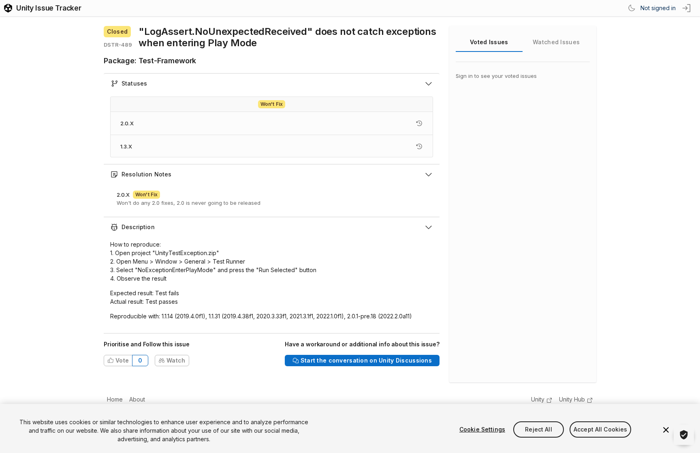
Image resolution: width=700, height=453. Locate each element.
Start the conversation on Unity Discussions (366, 360)
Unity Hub (572, 399)
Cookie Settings (482, 429)
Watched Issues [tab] (556, 42)
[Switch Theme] (631, 8)
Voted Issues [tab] (489, 42)
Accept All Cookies (600, 429)
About (137, 399)
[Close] (666, 430)
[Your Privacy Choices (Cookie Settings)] (684, 435)
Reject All (538, 429)
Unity (537, 399)
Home (115, 399)
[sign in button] (687, 8)
